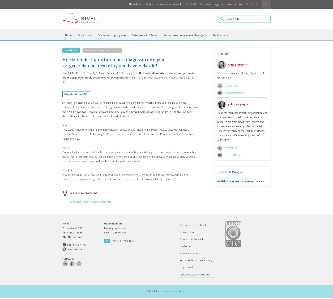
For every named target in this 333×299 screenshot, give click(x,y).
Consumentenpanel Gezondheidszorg (90, 201)
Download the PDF (75, 94)
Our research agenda (211, 4)
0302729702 (232, 148)
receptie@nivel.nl (76, 249)
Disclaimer (185, 246)
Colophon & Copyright (192, 239)
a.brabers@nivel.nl (235, 92)
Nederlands (266, 4)
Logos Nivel (186, 267)
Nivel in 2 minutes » (124, 240)
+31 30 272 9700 (76, 245)
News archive (235, 4)
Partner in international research (164, 4)
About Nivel (135, 4)
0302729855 (232, 86)
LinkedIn (65, 263)
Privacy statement (190, 253)
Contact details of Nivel (193, 225)
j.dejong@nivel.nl (234, 155)
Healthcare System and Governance (239, 181)
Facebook (72, 263)
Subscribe (251, 4)
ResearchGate (79, 263)
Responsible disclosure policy (196, 260)
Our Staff (191, 4)
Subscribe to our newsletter (195, 274)
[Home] (84, 19)
